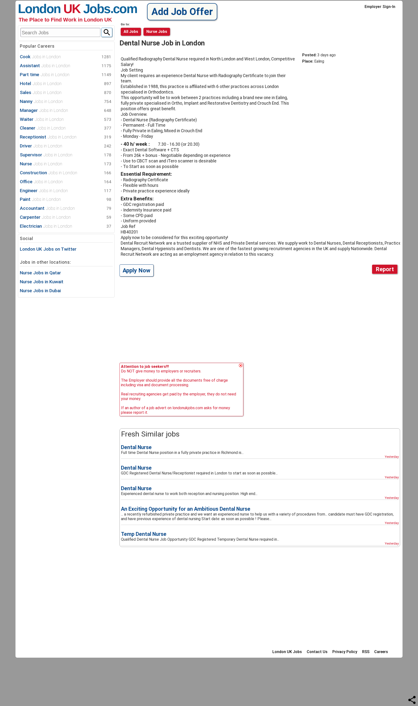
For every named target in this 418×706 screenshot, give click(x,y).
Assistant (65, 65)
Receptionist (65, 137)
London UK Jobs (287, 651)
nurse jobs (156, 31)
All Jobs (131, 31)
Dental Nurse (136, 447)
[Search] (106, 32)
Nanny (65, 101)
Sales (65, 92)
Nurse (65, 164)
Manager (65, 110)
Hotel (65, 83)
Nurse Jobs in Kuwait (41, 281)
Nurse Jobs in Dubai (40, 290)
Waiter (65, 119)
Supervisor (65, 155)
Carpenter (65, 217)
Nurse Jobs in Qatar (40, 273)
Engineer (65, 190)
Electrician (65, 226)
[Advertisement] (342, 104)
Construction (65, 172)
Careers (381, 651)
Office (65, 181)
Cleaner (65, 128)
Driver (65, 146)
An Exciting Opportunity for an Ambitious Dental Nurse (185, 509)
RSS (365, 651)
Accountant (65, 208)
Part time (65, 74)
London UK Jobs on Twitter (48, 249)
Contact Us (317, 651)
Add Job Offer (182, 11)
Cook (65, 56)
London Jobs (64, 9)
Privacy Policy (344, 651)
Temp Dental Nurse (143, 534)
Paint (65, 199)
